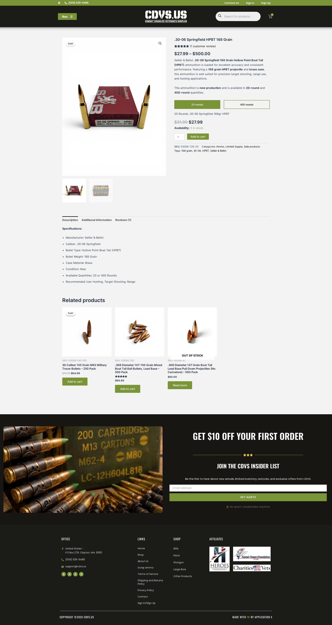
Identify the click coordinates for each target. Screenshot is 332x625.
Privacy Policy (146, 590)
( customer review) (203, 46)
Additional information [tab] (97, 220)
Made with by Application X (252, 617)
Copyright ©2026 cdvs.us (77, 617)
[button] (160, 43)
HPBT (205, 150)
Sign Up (266, 3)
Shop (141, 555)
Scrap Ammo (146, 567)
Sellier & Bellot (218, 150)
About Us (143, 561)
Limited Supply (234, 146)
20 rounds (197, 104)
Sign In (250, 3)
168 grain (186, 150)
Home (141, 548)
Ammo (220, 146)
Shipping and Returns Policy (150, 582)
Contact (143, 596)
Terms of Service (148, 574)
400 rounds (246, 104)
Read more (180, 385)
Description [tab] (70, 220)
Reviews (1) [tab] (123, 220)
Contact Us (231, 3)
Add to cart (198, 136)
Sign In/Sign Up (146, 603)
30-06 (197, 150)
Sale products (252, 146)
